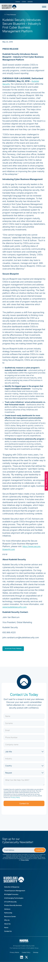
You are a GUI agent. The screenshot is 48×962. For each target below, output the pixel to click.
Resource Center (10, 916)
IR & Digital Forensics (11, 894)
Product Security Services (13, 905)
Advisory (7, 909)
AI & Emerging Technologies (13, 898)
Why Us (6, 920)
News (6, 927)
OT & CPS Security (10, 902)
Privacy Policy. (15, 797)
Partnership (8, 913)
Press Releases (11, 14)
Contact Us (8, 931)
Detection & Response (11, 887)
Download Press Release (13, 648)
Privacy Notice (25, 860)
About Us (7, 924)
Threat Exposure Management (14, 890)
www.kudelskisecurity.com (14, 607)
